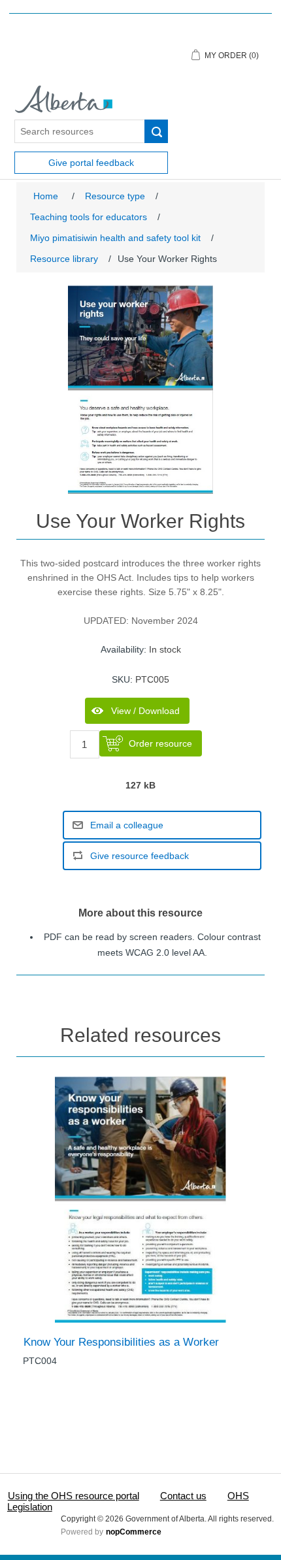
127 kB (140, 786)
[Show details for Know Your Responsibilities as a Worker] (140, 1200)
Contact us (183, 1495)
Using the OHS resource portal (73, 1495)
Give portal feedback (91, 162)
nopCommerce (133, 1531)
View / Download (145, 711)
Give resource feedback (139, 856)
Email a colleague (126, 825)
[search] (156, 131)
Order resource (160, 743)
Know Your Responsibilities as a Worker (121, 1342)
